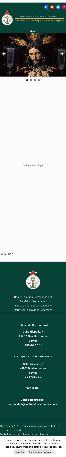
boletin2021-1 (6, 254)
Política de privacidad (40, 452)
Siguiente (61, 53)
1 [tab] (27, 80)
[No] (61, 446)
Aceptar (19, 452)
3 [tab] (35, 80)
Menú (33, 31)
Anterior (4, 53)
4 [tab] (39, 80)
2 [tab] (31, 80)
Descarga (22, 254)
